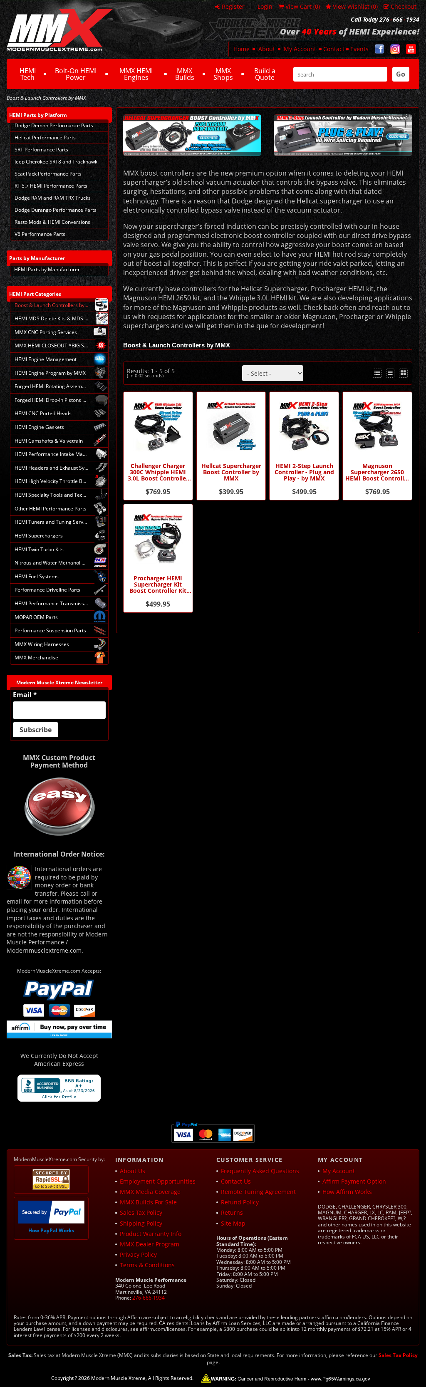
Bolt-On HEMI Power (76, 74)
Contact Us (236, 1181)
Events (359, 49)
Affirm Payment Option (354, 1181)
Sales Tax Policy (141, 1212)
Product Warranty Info (150, 1234)
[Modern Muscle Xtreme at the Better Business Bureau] (59, 1088)
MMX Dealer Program (149, 1244)
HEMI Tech (28, 74)
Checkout (403, 6)
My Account (300, 49)
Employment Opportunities (158, 1181)
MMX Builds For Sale (148, 1202)
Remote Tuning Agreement (258, 1192)
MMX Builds (184, 74)
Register (233, 6)
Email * (25, 694)
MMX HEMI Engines (136, 74)
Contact (333, 49)
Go (400, 74)
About (266, 49)
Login (265, 6)
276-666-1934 (148, 1297)
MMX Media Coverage (150, 1192)
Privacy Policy (138, 1254)
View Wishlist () (355, 6)
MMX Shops (223, 74)
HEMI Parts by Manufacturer (47, 269)
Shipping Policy (141, 1223)
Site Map (233, 1223)
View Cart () (302, 6)
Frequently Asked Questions (260, 1171)
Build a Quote (264, 74)
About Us (132, 1171)
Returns (232, 1212)
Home (241, 49)
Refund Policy (240, 1202)
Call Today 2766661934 (385, 19)
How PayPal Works (51, 1230)
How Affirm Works (347, 1192)
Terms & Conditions (147, 1265)
